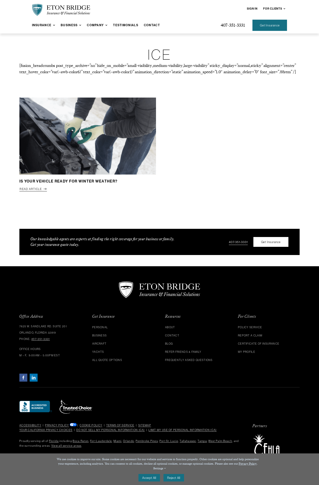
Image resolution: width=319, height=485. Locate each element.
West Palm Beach (220, 441)
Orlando (128, 441)
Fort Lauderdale (101, 441)
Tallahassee (188, 441)
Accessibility (30, 425)
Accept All (149, 478)
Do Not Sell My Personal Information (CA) (110, 430)
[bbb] (35, 402)
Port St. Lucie (169, 441)
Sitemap (144, 425)
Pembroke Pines (147, 441)
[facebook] (23, 378)
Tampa (202, 441)
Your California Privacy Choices (45, 430)
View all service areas (66, 445)
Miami (117, 441)
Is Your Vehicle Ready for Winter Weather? (68, 181)
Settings (158, 468)
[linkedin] (34, 378)
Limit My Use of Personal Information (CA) (182, 430)
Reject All (173, 478)
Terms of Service (120, 425)
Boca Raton (81, 441)
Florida (54, 441)
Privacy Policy (57, 425)
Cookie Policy (91, 425)
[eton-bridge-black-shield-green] (61, 5)
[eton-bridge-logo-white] (159, 283)
